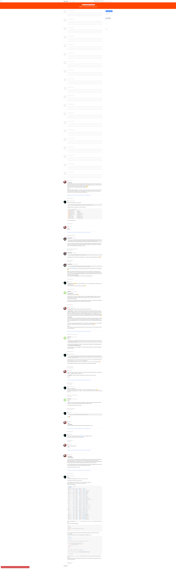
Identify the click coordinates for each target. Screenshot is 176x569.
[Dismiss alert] (28, 567)
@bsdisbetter (77, 275)
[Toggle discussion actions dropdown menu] (112, 11)
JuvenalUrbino (70, 283)
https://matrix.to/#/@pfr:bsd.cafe (86, 195)
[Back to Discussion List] (1, 1)
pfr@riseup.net (69, 195)
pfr (68, 202)
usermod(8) (73, 268)
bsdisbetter (70, 182)
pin (68, 188)
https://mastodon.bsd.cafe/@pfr (76, 195)
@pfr (68, 271)
